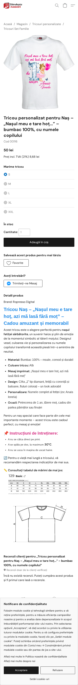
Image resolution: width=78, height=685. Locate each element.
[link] (39, 677)
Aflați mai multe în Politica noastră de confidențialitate (35, 656)
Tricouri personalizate (46, 24)
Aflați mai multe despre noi (19, 661)
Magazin (22, 24)
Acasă (8, 24)
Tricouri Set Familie (16, 29)
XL (10, 203)
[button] (13, 5)
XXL (10, 212)
